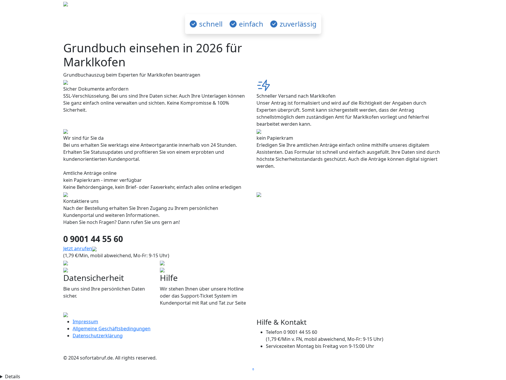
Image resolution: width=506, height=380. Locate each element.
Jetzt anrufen (77, 248)
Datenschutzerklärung (98, 335)
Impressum (85, 321)
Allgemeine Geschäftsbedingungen (112, 328)
